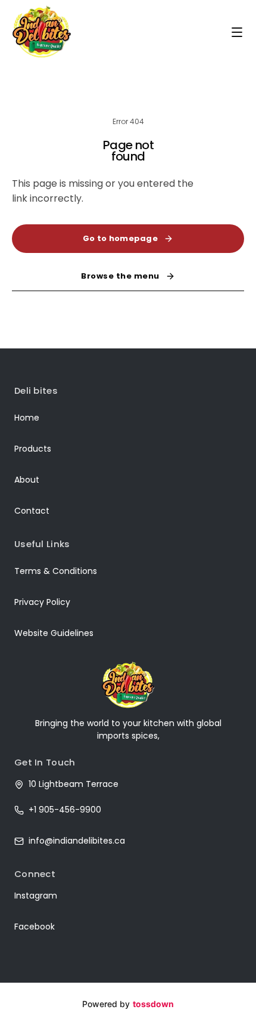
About (26, 480)
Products (32, 449)
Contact (31, 511)
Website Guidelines (53, 633)
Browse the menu (120, 276)
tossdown (153, 1004)
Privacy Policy (42, 602)
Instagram (35, 895)
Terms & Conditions (55, 571)
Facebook (34, 927)
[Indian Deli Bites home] (41, 31)
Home (26, 418)
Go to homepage (120, 238)
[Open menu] (237, 32)
